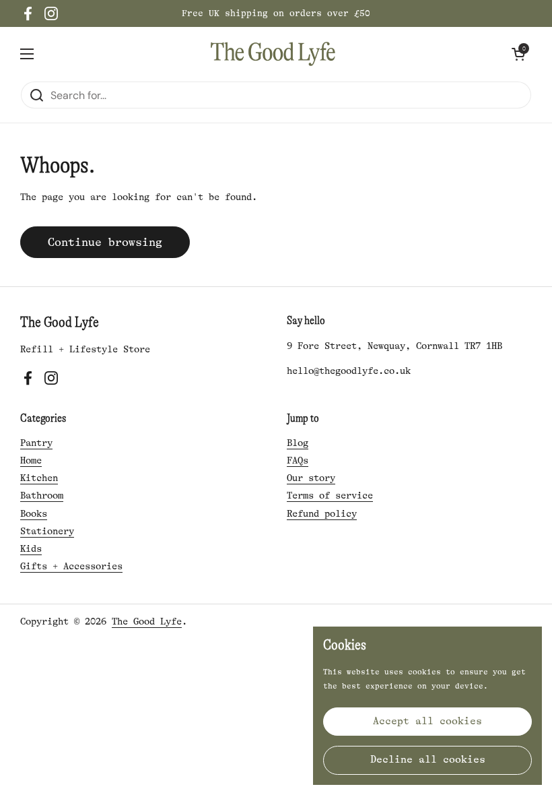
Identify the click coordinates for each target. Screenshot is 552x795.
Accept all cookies (427, 721)
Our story (311, 477)
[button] (518, 53)
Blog (297, 442)
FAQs (297, 460)
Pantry (36, 442)
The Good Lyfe (147, 621)
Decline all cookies (427, 759)
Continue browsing (105, 242)
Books (33, 513)
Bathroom (41, 495)
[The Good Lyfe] (273, 54)
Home (31, 460)
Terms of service (330, 495)
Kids (31, 548)
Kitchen (39, 477)
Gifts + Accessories (71, 566)
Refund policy (322, 513)
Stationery (47, 531)
